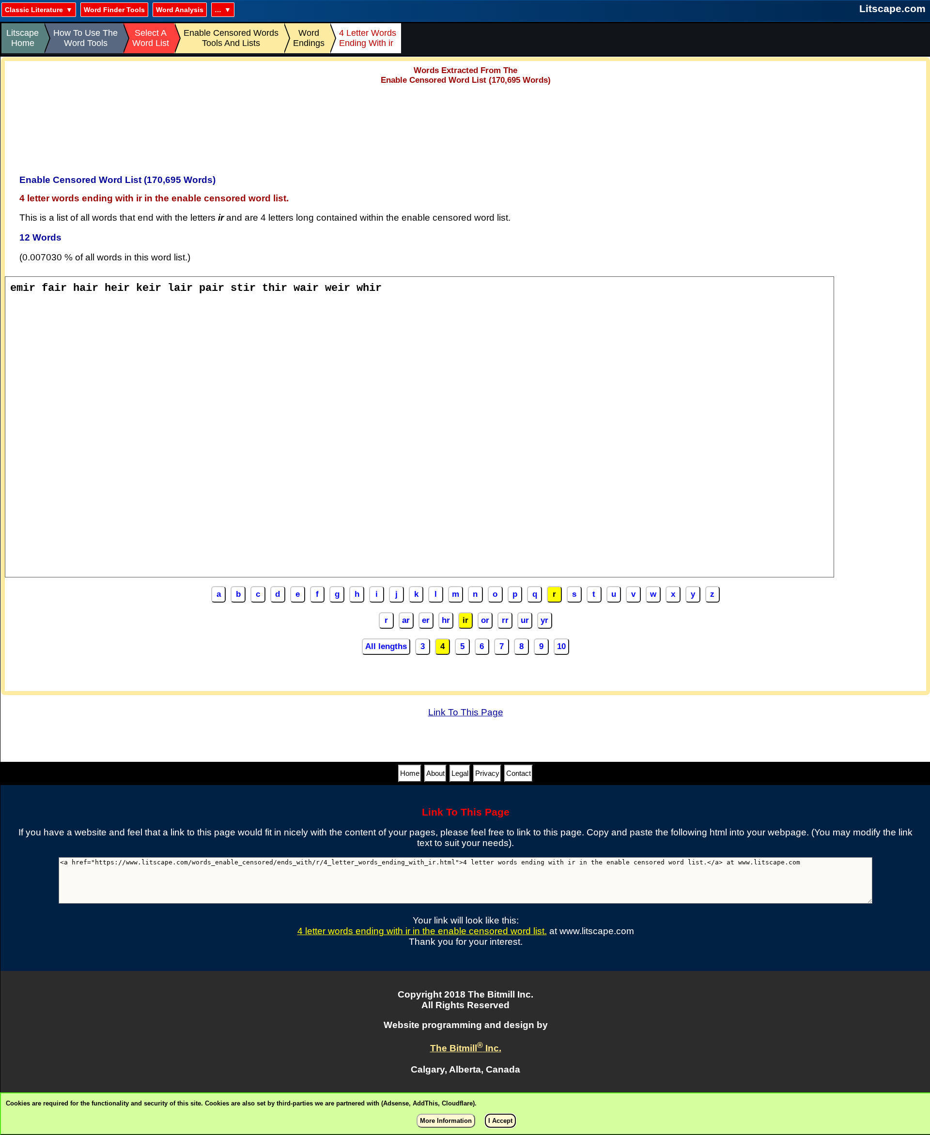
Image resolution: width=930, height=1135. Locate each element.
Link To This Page (465, 712)
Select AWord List (150, 38)
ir (465, 620)
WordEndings (309, 38)
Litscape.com (892, 8)
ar (406, 620)
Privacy (487, 773)
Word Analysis (179, 10)
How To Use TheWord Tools (85, 38)
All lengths (386, 646)
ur (525, 620)
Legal (459, 773)
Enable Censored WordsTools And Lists (231, 38)
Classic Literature (34, 10)
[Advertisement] (465, 126)
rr (505, 620)
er (426, 620)
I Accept (500, 1120)
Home (409, 773)
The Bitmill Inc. (465, 1048)
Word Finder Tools (114, 10)
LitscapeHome (22, 38)
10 (561, 646)
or (485, 620)
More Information (446, 1120)
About (435, 773)
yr (544, 620)
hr (446, 620)
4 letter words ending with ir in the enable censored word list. (422, 931)
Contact (518, 773)
